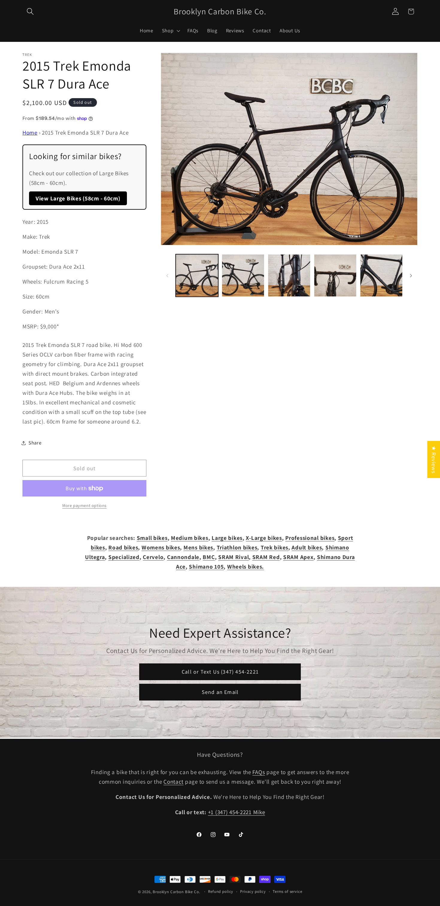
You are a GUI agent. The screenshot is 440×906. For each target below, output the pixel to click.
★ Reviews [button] (434, 459)
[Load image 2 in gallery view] (243, 275)
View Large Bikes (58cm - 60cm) (78, 198)
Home (29, 132)
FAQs (258, 772)
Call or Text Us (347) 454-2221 (219, 671)
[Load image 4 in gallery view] (335, 275)
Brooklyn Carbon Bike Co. (176, 891)
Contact (173, 781)
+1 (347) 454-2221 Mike (236, 812)
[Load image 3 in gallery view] (289, 275)
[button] (30, 11)
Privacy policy (253, 891)
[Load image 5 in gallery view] (381, 275)
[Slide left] (167, 275)
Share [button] (35, 442)
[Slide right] (411, 275)
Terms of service (287, 891)
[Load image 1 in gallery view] (197, 275)
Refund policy (220, 891)
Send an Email (220, 692)
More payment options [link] (84, 505)
